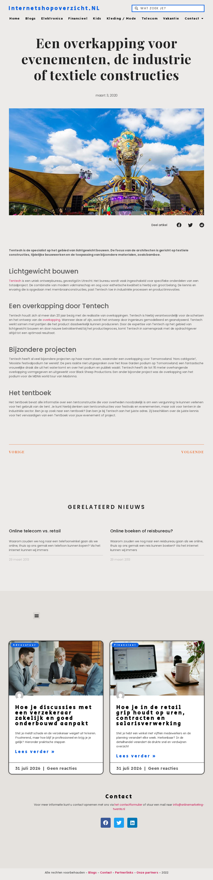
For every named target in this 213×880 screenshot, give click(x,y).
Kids (97, 18)
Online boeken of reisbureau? (141, 531)
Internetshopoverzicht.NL (54, 8)
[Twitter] (119, 823)
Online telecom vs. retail (35, 531)
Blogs (30, 18)
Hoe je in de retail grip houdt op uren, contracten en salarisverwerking (151, 715)
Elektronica (52, 18)
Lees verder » (35, 752)
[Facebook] (106, 823)
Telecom (150, 18)
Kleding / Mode (121, 18)
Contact (192, 18)
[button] (179, 224)
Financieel (78, 18)
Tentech (15, 281)
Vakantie (171, 18)
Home (14, 18)
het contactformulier (128, 805)
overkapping (51, 320)
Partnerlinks (124, 872)
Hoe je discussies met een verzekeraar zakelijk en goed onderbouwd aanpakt (53, 715)
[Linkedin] (132, 823)
